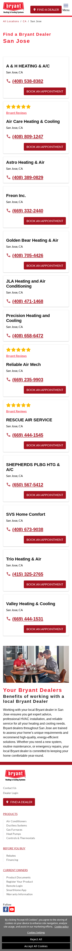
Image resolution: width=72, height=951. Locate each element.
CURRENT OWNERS (15, 870)
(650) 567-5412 (27, 484)
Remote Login (14, 885)
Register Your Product (19, 881)
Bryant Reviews (16, 112)
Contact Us (9, 788)
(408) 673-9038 (27, 529)
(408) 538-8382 (27, 81)
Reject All (36, 939)
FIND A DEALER (48, 9)
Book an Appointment (44, 91)
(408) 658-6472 (27, 335)
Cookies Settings (36, 932)
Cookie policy (62, 926)
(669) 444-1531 (27, 618)
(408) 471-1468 (27, 301)
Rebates (11, 855)
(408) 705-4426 (27, 255)
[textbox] (36, 733)
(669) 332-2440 (27, 210)
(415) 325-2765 (27, 574)
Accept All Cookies (36, 946)
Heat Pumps (13, 833)
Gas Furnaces (14, 829)
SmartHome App (16, 890)
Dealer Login (10, 793)
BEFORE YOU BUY (14, 848)
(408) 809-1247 (27, 136)
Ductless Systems (16, 825)
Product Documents (18, 877)
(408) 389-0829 (27, 177)
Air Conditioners (16, 821)
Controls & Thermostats (20, 838)
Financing (12, 859)
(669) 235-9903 (27, 379)
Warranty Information (19, 894)
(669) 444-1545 (27, 435)
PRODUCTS (10, 814)
